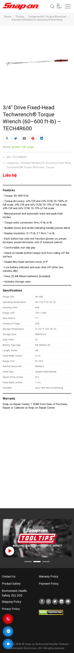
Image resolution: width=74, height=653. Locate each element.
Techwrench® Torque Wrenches (47, 16)
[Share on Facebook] (7, 139)
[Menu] (67, 6)
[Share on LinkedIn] (42, 139)
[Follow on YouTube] (68, 602)
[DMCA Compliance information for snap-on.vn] (51, 612)
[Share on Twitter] (16, 139)
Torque (19, 16)
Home (7, 16)
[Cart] (59, 6)
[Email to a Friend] (24, 139)
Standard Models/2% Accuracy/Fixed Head (37, 19)
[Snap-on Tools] (21, 6)
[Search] (52, 6)
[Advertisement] (37, 461)
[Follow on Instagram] (49, 602)
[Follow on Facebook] (42, 602)
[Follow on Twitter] (55, 602)
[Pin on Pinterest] (33, 139)
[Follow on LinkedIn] (61, 602)
